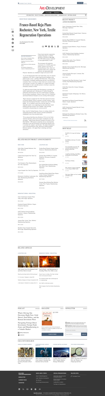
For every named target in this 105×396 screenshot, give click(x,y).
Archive (85, 308)
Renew (85, 3)
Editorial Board (72, 15)
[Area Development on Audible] (40, 389)
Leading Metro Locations (58, 382)
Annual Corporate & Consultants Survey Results (59, 380)
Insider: (75, 323)
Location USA (43, 144)
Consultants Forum (23, 3)
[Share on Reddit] (13, 43)
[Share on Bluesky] (13, 46)
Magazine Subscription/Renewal (25, 374)
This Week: (76, 326)
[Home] (28, 389)
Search (57, 12)
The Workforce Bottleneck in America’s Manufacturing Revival (27, 68)
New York (51, 57)
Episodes (37, 308)
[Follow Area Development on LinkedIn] (20, 389)
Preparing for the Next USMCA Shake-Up (27, 61)
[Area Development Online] (38, 393)
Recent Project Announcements (28, 19)
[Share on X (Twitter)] (13, 35)
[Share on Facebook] (13, 39)
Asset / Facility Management (41, 376)
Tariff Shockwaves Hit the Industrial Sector (28, 65)
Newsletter (22, 377)
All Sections (86, 15)
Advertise (29, 3)
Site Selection (38, 380)
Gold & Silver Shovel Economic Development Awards (59, 377)
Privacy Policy (56, 394)
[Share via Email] (13, 50)
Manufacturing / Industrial (27, 193)
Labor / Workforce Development (42, 378)
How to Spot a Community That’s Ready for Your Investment (27, 58)
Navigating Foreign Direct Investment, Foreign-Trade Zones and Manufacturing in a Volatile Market (28, 326)
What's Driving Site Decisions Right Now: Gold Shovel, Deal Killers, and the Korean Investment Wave (28, 316)
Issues (61, 308)
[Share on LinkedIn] (13, 31)
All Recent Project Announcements (70, 120)
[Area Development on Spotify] (36, 389)
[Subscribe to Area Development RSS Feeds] (24, 389)
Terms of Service (64, 394)
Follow (48, 12)
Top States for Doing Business (59, 384)
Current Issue (23, 380)
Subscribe (80, 2)
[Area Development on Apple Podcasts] (32, 389)
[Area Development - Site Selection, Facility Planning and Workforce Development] (53, 8)
